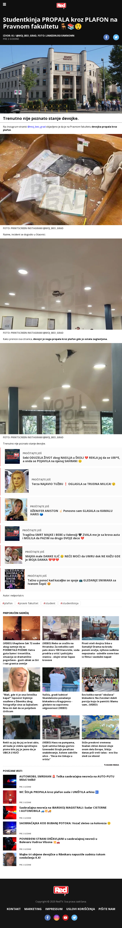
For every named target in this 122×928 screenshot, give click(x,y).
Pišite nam (106, 909)
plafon (7, 603)
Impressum (54, 909)
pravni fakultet (28, 603)
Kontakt (14, 909)
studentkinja (69, 603)
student (49, 603)
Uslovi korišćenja (80, 909)
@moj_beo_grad (37, 126)
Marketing (33, 909)
